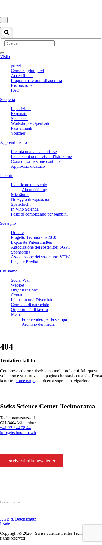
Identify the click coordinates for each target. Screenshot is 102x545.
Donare (17, 232)
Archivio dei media (38, 324)
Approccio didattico (28, 166)
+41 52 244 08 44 (15, 427)
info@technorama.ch (18, 432)
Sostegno (8, 223)
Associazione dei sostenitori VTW (40, 257)
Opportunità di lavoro (29, 309)
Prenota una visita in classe (34, 151)
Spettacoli (19, 118)
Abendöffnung (34, 189)
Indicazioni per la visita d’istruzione (41, 156)
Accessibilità (22, 75)
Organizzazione (24, 290)
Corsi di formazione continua (36, 161)
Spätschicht (20, 204)
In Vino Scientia (25, 209)
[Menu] (2, 53)
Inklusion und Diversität (31, 299)
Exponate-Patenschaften (31, 242)
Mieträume (20, 194)
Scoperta (7, 99)
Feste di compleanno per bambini (39, 214)
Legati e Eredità (24, 261)
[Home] (51, 14)
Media (16, 314)
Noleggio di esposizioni (31, 199)
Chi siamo (8, 271)
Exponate (19, 113)
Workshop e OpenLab (30, 123)
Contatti (17, 295)
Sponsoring (20, 252)
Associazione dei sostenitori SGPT (40, 247)
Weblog (17, 285)
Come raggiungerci (27, 70)
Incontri (6, 175)
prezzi (16, 66)
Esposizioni (21, 108)
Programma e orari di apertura (36, 80)
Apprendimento (13, 142)
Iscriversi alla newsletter (31, 460)
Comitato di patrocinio (30, 304)
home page (25, 380)
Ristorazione (21, 85)
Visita (5, 56)
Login (5, 524)
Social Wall (20, 280)
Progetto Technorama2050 (33, 237)
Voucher (18, 133)
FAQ (15, 90)
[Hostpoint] (22, 513)
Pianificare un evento (29, 184)
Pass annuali (21, 128)
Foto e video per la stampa (44, 319)
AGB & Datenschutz (18, 519)
